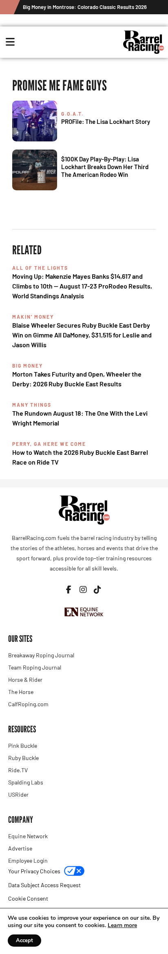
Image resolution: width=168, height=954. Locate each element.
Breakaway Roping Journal (41, 655)
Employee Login (28, 860)
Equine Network (28, 836)
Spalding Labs (25, 782)
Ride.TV (18, 770)
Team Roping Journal (34, 667)
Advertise (20, 848)
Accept (24, 940)
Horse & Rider (25, 679)
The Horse (20, 691)
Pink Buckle (22, 745)
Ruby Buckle (23, 757)
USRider (18, 794)
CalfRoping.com (28, 704)
